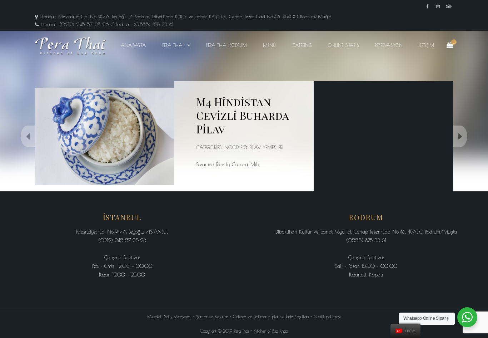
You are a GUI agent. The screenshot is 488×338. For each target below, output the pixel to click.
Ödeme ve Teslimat (250, 316)
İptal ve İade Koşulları (290, 316)
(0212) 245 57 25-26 (122, 240)
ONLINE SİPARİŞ (343, 45)
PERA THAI (173, 45)
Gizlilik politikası (327, 316)
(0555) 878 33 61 (366, 240)
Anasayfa (133, 45)
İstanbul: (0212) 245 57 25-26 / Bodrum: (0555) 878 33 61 (107, 24)
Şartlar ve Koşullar (212, 316)
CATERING (302, 45)
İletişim (426, 45)
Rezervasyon (389, 45)
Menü (269, 45)
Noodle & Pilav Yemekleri (253, 147)
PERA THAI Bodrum (226, 45)
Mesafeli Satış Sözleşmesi (169, 316)
